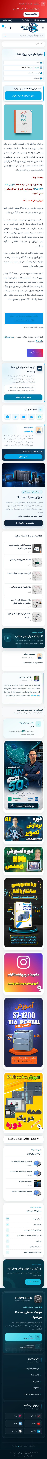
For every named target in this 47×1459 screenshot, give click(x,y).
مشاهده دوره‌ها (31, 14)
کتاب (37, 44)
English (36, 1388)
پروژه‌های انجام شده (32, 1368)
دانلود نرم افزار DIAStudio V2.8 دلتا (21, 1162)
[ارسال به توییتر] (15, 416)
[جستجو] (4, 35)
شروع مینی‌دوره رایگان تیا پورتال (23, 95)
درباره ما (36, 1381)
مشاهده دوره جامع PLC (25, 523)
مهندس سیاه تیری (25, 676)
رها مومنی (31, 73)
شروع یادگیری (7, 20)
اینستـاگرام (35, 353)
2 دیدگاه (36, 78)
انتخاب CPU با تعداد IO (25, 1181)
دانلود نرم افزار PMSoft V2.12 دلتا (22, 1191)
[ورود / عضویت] (10, 27)
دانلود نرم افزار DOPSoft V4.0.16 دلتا (21, 1172)
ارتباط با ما (35, 1375)
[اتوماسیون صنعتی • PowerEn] (26, 28)
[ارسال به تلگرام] (7, 416)
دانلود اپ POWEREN (31, 1394)
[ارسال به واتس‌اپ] (39, 416)
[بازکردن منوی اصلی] (42, 27)
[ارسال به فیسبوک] (23, 416)
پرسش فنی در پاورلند (23, 397)
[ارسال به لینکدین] (31, 416)
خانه (42, 44)
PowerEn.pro (35, 695)
